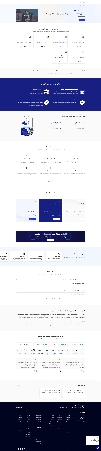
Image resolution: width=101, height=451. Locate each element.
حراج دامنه (60, 425)
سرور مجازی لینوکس (38, 423)
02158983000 (24, 405)
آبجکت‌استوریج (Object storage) (49, 423)
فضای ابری (52, 419)
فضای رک (40, 443)
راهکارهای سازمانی (47, 2)
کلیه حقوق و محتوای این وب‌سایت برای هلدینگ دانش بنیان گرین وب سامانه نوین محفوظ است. (72, 449)
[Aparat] (24, 449)
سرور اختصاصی (39, 427)
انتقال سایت (28, 421)
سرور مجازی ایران (38, 415)
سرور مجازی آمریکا (38, 421)
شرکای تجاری (20, 425)
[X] (22, 449)
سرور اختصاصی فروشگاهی (37, 437)
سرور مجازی (79, 5)
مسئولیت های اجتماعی (19, 426)
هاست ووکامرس (67, 426)
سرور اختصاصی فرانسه (38, 433)
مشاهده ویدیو (27, 15)
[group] (54, 256)
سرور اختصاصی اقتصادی (37, 439)
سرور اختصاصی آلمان (38, 432)
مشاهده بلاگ (18, 385)
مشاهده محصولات (50, 181)
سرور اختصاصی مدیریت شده (37, 441)
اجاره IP (29, 428)
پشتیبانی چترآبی (28, 419)
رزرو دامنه (60, 423)
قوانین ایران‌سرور (20, 430)
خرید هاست (68, 415)
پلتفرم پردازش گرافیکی (50, 425)
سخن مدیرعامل (20, 419)
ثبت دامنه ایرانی (60, 419)
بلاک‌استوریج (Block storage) (49, 421)
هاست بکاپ (68, 430)
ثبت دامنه (60, 415)
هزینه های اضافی (27, 434)
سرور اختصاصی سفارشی (37, 435)
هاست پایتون (68, 425)
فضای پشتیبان (28, 426)
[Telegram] (16, 449)
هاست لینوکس (67, 417)
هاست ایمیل (68, 428)
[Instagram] (18, 449)
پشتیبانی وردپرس (27, 436)
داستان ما (20, 417)
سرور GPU (52, 417)
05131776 (18, 405)
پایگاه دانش (38, 298)
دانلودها (29, 432)
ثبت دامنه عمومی (59, 417)
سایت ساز (28, 415)
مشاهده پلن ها (83, 75)
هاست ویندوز (68, 423)
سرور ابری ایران (52, 415)
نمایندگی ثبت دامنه (59, 426)
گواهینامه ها (20, 423)
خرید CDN (52, 426)
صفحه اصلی (83, 5)
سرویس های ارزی (27, 430)
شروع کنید (81, 19)
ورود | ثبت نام (19, 1)
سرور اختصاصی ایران (38, 430)
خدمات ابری (28, 423)
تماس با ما (20, 415)
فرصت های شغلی (19, 428)
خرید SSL (28, 417)
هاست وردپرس (67, 419)
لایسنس (29, 425)
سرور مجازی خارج (38, 417)
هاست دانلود (68, 432)
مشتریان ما (20, 421)
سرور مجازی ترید (38, 425)
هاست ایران (68, 421)
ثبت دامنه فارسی (59, 421)
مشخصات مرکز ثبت (59, 428)
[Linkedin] (20, 449)
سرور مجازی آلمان (38, 419)
